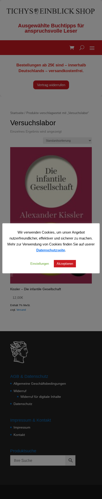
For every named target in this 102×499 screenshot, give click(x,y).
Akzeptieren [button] (65, 263)
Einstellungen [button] (39, 263)
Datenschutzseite (50, 250)
